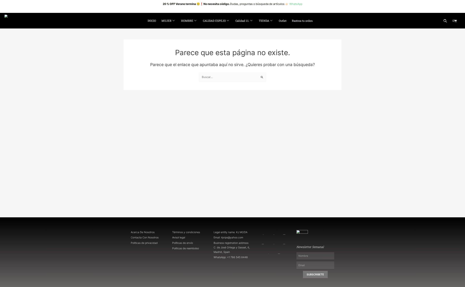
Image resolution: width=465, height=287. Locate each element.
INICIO (152, 20)
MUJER (166, 20)
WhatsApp (295, 4)
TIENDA (264, 20)
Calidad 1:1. (242, 20)
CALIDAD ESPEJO (214, 20)
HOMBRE (187, 20)
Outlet (282, 20)
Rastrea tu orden (302, 20)
